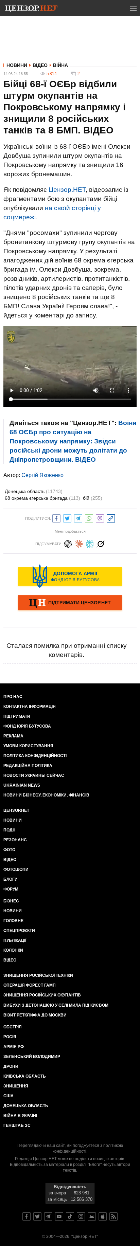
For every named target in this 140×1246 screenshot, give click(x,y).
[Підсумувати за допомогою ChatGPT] (68, 543)
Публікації (14, 940)
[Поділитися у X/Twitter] (67, 517)
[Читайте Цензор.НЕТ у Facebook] (26, 1216)
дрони (10, 1066)
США (8, 1096)
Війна (60, 65)
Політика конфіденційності (35, 755)
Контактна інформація (29, 706)
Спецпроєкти (19, 930)
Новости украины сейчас (33, 775)
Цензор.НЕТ (67, 189)
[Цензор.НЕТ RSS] (113, 1216)
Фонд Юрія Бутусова (27, 726)
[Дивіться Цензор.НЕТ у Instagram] (81, 1216)
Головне (13, 920)
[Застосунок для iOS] (103, 1216)
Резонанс (15, 840)
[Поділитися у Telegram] (78, 517)
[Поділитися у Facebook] (56, 517)
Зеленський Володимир (31, 1056)
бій (92, 498)
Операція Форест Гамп (29, 985)
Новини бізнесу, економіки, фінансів (46, 795)
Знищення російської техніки (38, 975)
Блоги (10, 879)
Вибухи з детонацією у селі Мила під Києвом (55, 1005)
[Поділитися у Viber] (100, 517)
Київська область (24, 1076)
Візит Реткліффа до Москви (35, 1015)
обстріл (12, 1027)
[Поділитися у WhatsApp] (89, 517)
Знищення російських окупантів (42, 995)
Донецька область (34, 491)
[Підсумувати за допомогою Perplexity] (90, 543)
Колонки (13, 950)
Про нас (12, 696)
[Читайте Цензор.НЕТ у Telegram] (48, 1216)
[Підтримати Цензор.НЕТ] (70, 603)
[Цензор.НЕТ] (31, 9)
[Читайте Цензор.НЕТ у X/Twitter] (37, 1216)
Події (9, 830)
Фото (9, 849)
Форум (10, 889)
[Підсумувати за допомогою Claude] (79, 543)
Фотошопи (16, 869)
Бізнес (11, 901)
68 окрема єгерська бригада (42, 498)
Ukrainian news (21, 785)
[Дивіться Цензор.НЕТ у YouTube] (59, 1216)
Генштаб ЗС (17, 1125)
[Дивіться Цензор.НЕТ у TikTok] (70, 1216)
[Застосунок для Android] (92, 1216)
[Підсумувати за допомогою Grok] (101, 543)
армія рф (13, 1046)
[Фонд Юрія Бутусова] (70, 576)
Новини (16, 65)
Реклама (13, 736)
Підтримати (16, 716)
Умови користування (28, 746)
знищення (15, 1086)
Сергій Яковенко (42, 475)
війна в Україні (20, 1115)
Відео (40, 65)
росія (9, 1036)
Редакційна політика (27, 765)
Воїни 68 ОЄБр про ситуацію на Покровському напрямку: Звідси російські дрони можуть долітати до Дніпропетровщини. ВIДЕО (73, 441)
